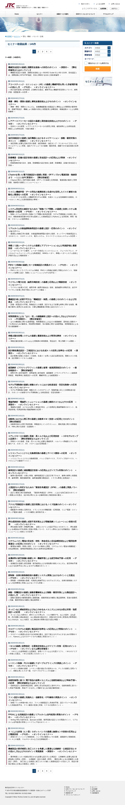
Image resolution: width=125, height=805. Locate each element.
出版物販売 (95, 793)
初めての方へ (85, 4)
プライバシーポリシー (73, 795)
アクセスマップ (71, 791)
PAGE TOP (120, 778)
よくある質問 (100, 4)
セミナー (94, 787)
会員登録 (103, 8)
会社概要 (94, 789)
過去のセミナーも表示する (98, 63)
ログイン (114, 8)
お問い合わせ (115, 4)
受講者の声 (69, 793)
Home (68, 787)
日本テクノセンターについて (75, 789)
